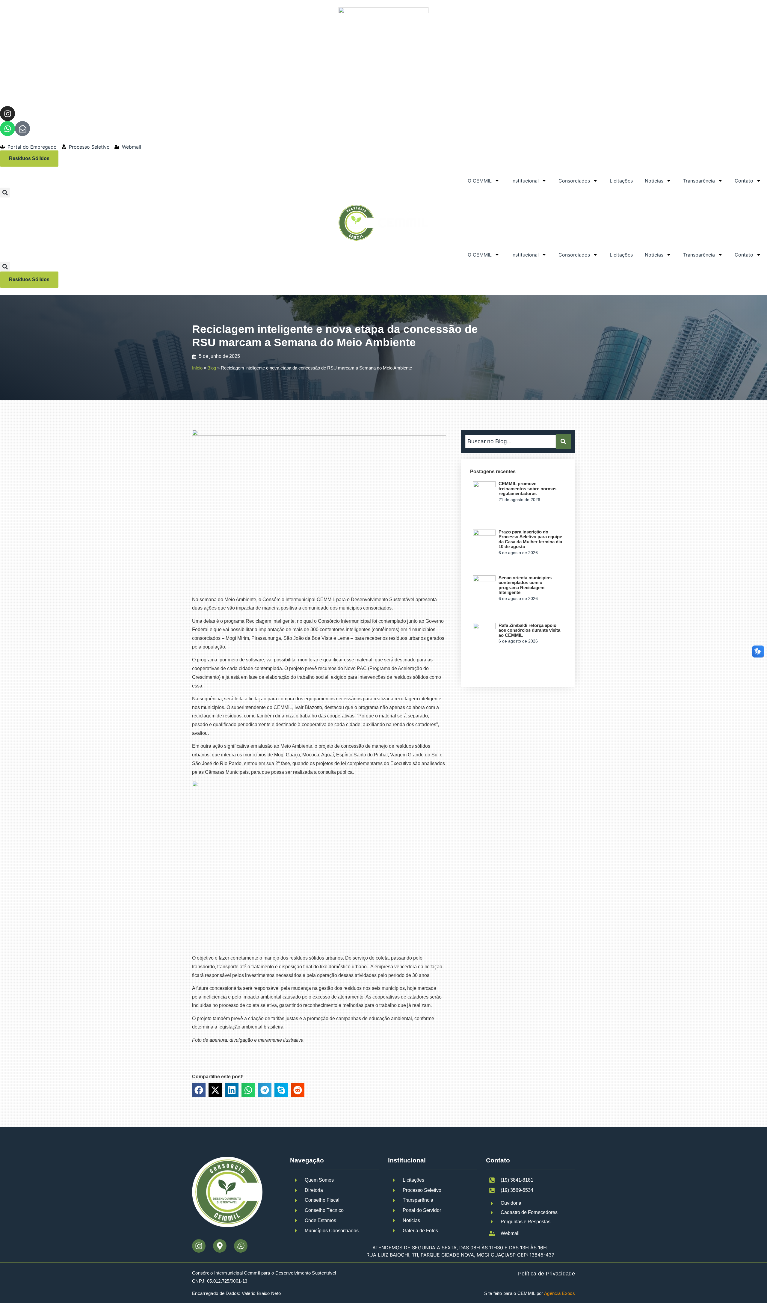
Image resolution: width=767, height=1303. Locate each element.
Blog (211, 367)
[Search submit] (563, 441)
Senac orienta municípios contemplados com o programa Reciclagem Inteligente (525, 585)
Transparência (699, 181)
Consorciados (574, 181)
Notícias (654, 181)
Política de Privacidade (546, 1274)
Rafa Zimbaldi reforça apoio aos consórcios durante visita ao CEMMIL (529, 630)
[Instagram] (7, 113)
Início (197, 367)
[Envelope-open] (22, 128)
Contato (744, 181)
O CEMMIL (480, 181)
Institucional (525, 181)
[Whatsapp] (7, 128)
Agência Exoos (559, 1293)
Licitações (621, 181)
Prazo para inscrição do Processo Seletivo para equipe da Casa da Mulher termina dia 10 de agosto (530, 539)
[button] (5, 192)
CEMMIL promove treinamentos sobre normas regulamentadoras (527, 488)
